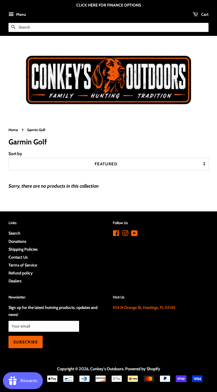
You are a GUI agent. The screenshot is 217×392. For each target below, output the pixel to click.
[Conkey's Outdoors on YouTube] (134, 234)
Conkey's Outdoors (106, 368)
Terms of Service (22, 265)
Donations (17, 241)
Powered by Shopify (142, 368)
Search (14, 233)
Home (13, 130)
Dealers (14, 280)
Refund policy (20, 273)
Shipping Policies (23, 249)
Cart (204, 14)
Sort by (15, 153)
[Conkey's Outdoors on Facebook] (116, 234)
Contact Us (18, 257)
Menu (20, 14)
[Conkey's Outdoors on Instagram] (125, 234)
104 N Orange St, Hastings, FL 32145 (144, 307)
